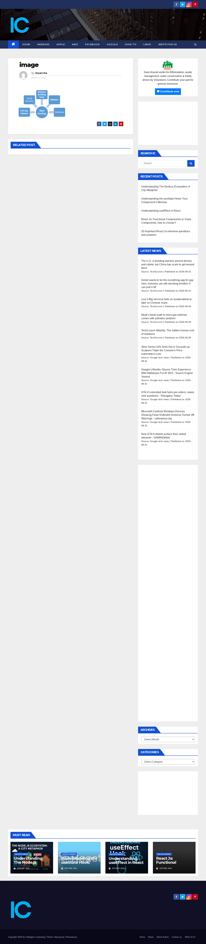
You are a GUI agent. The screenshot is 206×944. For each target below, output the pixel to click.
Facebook (92, 44)
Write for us (167, 44)
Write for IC (190, 937)
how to (130, 44)
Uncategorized (21, 854)
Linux (147, 44)
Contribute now (169, 91)
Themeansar (71, 937)
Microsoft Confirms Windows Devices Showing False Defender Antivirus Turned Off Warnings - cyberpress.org (167, 415)
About (151, 937)
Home (26, 44)
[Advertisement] (168, 123)
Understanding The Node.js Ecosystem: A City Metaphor (30, 864)
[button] (195, 44)
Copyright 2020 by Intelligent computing (27, 937)
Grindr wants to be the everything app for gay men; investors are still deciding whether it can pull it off (167, 283)
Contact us (177, 937)
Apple (60, 44)
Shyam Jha (41, 73)
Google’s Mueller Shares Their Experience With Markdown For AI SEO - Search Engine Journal (167, 373)
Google (112, 44)
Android (43, 44)
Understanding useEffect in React (161, 210)
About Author (163, 937)
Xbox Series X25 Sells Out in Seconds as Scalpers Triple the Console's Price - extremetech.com (165, 350)
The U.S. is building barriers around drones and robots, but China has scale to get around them (167, 264)
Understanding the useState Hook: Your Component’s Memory (79, 864)
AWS (75, 44)
